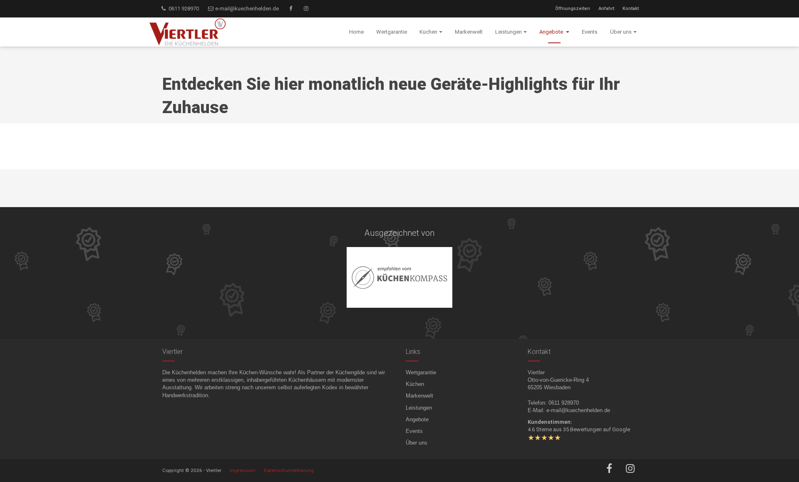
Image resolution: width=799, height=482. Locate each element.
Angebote (417, 419)
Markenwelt (419, 396)
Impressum (243, 470)
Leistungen (419, 408)
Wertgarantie (421, 372)
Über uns (416, 443)
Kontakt (631, 8)
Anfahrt (606, 8)
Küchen (415, 384)
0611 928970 (183, 8)
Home (356, 32)
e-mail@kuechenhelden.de (246, 8)
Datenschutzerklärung (289, 470)
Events (414, 431)
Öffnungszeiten (572, 8)
